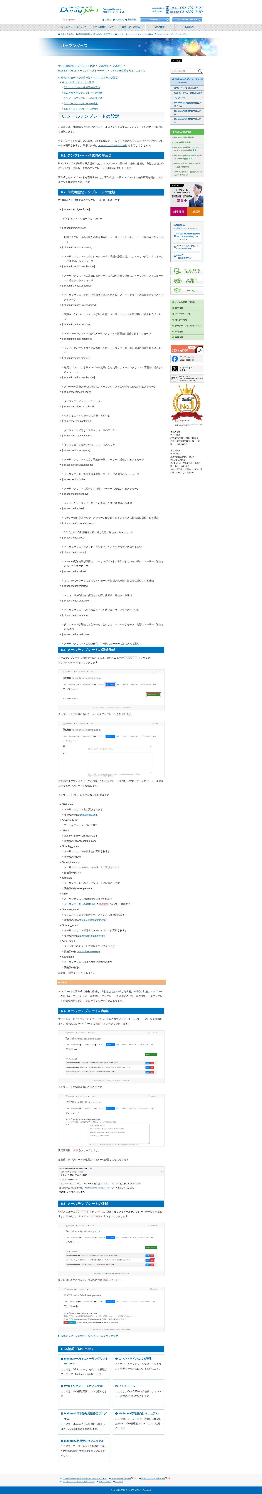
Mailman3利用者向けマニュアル (84, 1440)
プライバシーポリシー (121, 1478)
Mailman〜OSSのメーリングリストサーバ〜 (86, 1361)
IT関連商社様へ (85, 34)
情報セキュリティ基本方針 (153, 1478)
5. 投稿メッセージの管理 (71, 77)
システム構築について (101, 27)
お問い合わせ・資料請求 (187, 19)
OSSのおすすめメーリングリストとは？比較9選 (188, 165)
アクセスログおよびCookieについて (78, 1481)
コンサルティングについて (72, 27)
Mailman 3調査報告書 (184, 137)
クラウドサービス (183, 314)
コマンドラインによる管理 (135, 1358)
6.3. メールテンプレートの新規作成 (83, 98)
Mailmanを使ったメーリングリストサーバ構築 (188, 157)
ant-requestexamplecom (91, 920)
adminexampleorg (88, 951)
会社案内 (189, 27)
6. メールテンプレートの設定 (78, 82)
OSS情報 (160, 27)
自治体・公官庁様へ (105, 34)
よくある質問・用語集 (185, 302)
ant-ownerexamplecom (91, 935)
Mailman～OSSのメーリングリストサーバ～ (189, 81)
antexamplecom (87, 814)
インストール (127, 1386)
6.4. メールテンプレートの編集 (81, 103)
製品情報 (179, 308)
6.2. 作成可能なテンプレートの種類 (83, 92)
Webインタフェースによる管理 (83, 1386)
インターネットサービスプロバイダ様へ (135, 34)
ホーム (108, 19)
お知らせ (120, 19)
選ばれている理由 (131, 27)
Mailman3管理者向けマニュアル (138, 1413)
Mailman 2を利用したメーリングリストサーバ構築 (188, 149)
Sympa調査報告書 (182, 142)
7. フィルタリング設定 (106, 77)
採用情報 (132, 19)
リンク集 (119, 1481)
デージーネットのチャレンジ (188, 326)
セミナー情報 (181, 320)
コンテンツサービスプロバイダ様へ (173, 34)
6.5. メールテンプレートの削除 (81, 109)
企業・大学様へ (67, 34)
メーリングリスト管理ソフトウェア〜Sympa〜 (188, 173)
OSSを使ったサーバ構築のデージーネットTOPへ (85, 1478)
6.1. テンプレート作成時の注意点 (82, 87)
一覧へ (89, 77)
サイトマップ (105, 1481)
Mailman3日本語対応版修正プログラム (85, 1416)
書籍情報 (179, 337)
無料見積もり (154, 19)
